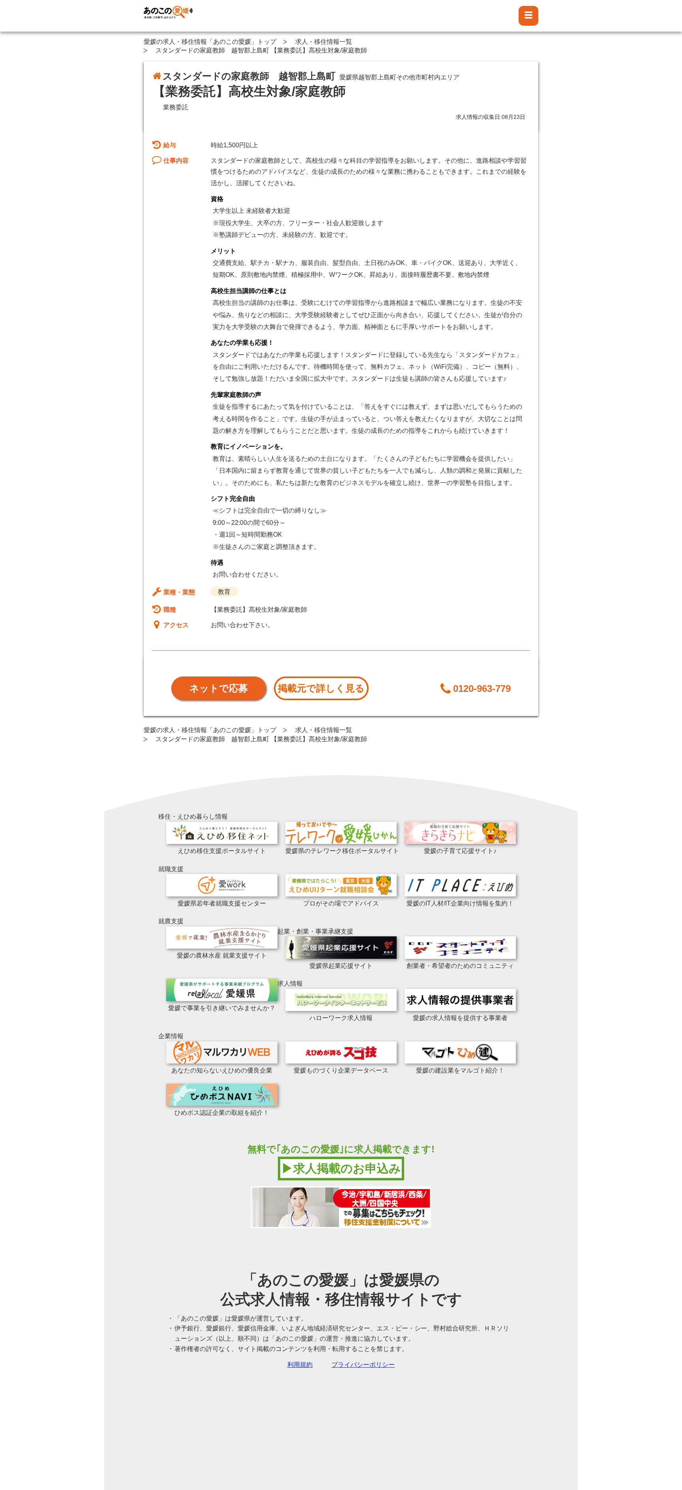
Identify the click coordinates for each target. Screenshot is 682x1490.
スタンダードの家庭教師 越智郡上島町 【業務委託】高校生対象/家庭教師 (261, 50)
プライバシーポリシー (363, 1364)
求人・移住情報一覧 (323, 41)
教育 (224, 591)
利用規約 (300, 1364)
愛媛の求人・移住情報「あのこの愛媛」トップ (210, 41)
